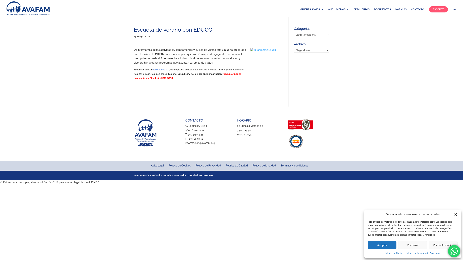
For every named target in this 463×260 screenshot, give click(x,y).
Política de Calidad (237, 165)
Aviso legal (435, 253)
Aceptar (382, 245)
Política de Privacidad (417, 253)
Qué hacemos (336, 9)
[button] (456, 214)
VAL (455, 9)
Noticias (401, 9)
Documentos (382, 9)
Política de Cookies (394, 253)
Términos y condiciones (294, 165)
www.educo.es (160, 69)
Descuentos (361, 9)
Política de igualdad (264, 165)
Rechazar (413, 245)
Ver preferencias (443, 245)
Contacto (417, 9)
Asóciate (438, 9)
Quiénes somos (310, 9)
